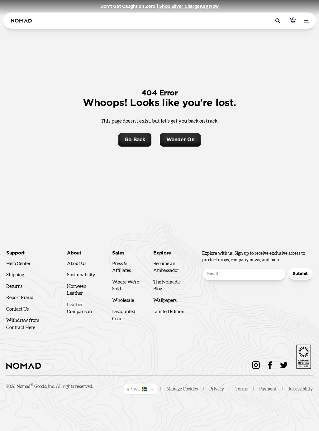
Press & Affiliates (121, 267)
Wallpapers (165, 300)
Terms (242, 389)
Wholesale (123, 300)
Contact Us (17, 309)
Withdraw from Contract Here (22, 324)
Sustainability (81, 275)
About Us (76, 263)
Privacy (216, 389)
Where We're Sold (125, 286)
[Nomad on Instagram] (256, 365)
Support (15, 253)
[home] (21, 21)
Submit (300, 274)
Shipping (15, 275)
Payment (268, 389)
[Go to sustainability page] (303, 355)
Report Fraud (19, 297)
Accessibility (300, 389)
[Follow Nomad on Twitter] (284, 365)
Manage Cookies (182, 389)
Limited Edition (168, 311)
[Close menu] (308, 20)
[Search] (279, 20)
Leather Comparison (79, 308)
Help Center (18, 263)
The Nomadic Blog (167, 286)
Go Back (135, 139)
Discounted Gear (123, 315)
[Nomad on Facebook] (270, 365)
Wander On (180, 139)
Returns (14, 286)
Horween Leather (76, 290)
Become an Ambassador (166, 267)
